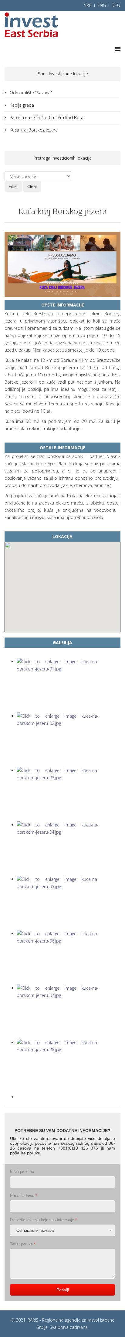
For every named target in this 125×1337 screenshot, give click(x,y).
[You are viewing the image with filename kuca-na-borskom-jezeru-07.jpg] (68, 1012)
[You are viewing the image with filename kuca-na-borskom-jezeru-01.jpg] (68, 685)
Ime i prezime (22, 1171)
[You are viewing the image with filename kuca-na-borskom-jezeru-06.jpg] (68, 957)
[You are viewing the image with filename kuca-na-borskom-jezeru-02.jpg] (68, 739)
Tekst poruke (22, 1244)
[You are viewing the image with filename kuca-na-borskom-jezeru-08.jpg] (68, 1066)
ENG (101, 5)
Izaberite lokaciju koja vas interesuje (43, 1220)
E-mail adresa (23, 1195)
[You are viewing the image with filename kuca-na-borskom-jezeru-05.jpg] (68, 903)
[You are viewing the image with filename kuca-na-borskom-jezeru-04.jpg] (68, 848)
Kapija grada (21, 105)
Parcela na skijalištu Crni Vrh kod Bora (45, 117)
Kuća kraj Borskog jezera (33, 130)
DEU (116, 5)
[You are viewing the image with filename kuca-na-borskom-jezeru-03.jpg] (68, 794)
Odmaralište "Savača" (30, 93)
